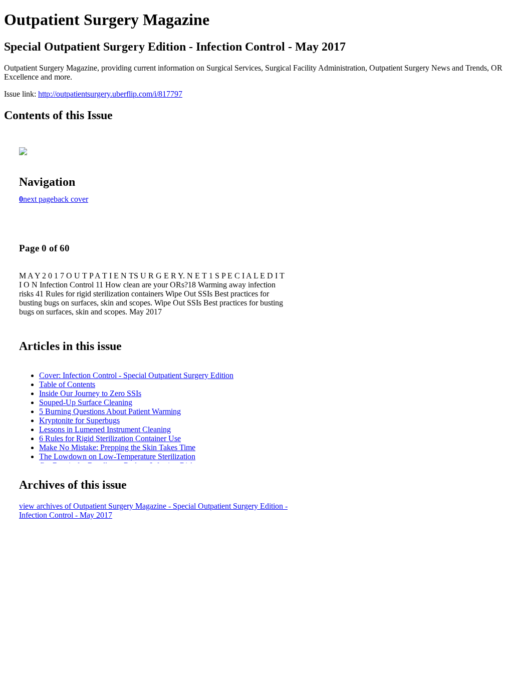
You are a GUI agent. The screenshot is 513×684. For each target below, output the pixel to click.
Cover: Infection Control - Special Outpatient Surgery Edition (136, 375)
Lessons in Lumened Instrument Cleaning (105, 429)
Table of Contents (67, 384)
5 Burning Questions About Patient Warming (110, 411)
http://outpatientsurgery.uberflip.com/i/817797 (110, 94)
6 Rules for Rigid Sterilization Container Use (110, 438)
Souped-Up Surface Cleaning (85, 402)
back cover (71, 199)
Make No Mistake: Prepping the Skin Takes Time (117, 447)
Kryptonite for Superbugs (79, 420)
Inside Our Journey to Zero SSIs (90, 393)
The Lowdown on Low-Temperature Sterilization (117, 456)
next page (38, 199)
